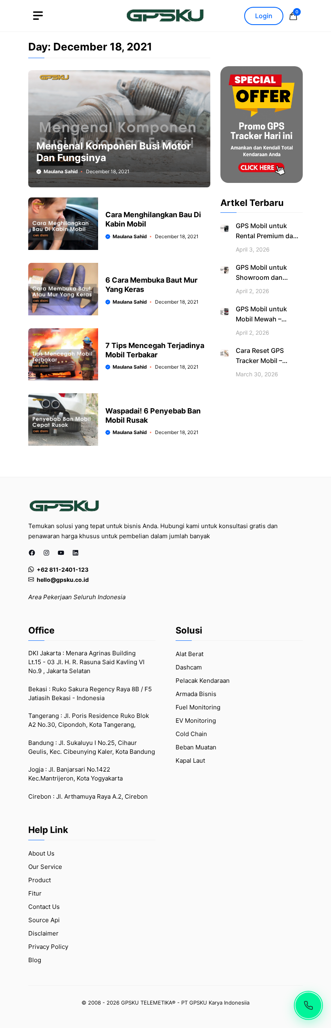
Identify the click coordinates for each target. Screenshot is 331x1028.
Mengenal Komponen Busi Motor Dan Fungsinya (113, 152)
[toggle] (38, 15)
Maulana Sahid (61, 171)
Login (263, 16)
